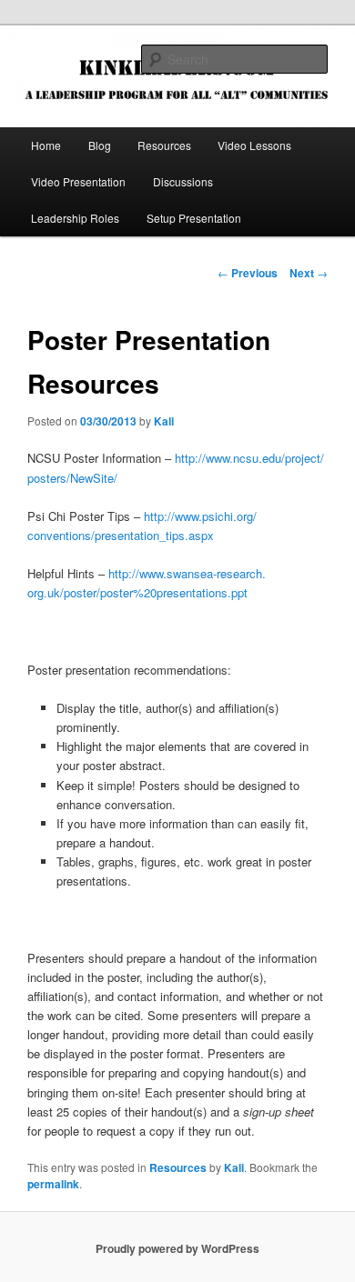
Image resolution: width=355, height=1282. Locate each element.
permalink (53, 1184)
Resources (164, 145)
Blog (99, 145)
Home (46, 145)
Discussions (183, 181)
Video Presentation (78, 181)
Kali (164, 421)
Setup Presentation (194, 217)
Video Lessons (254, 145)
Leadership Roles (75, 217)
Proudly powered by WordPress (177, 1248)
